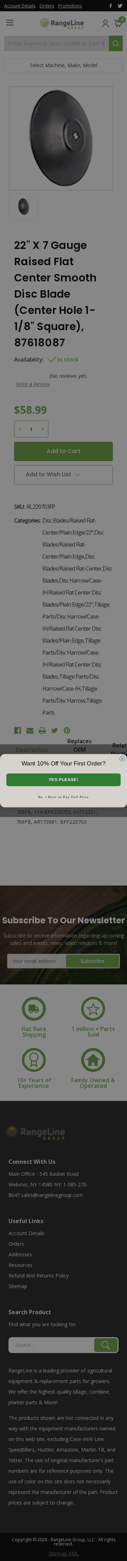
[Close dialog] (122, 758)
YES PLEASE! (64, 779)
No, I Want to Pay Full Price (63, 796)
